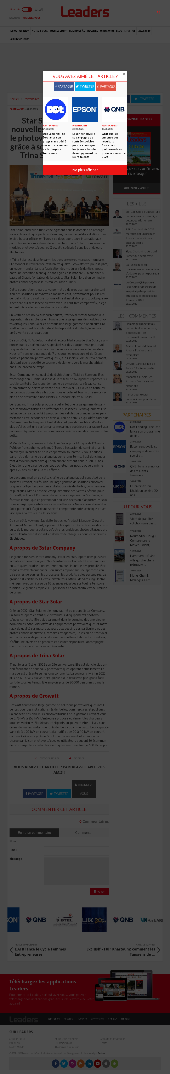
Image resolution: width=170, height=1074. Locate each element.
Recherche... (123, 13)
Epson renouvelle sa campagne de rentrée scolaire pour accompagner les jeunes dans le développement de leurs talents (84, 145)
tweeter (86, 86)
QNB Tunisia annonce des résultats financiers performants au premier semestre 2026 (114, 145)
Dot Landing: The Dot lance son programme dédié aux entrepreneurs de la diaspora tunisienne (55, 143)
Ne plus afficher (85, 169)
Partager (65, 86)
